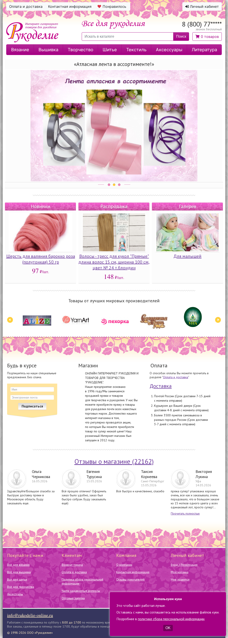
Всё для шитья (17, 579)
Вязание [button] (20, 49)
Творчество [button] (80, 49)
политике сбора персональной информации (171, 619)
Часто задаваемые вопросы (81, 591)
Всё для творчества (20, 587)
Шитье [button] (110, 49)
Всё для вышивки (19, 572)
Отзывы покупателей (130, 579)
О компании (124, 565)
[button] (207, 36)
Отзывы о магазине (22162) (114, 461)
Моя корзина (179, 572)
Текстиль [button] (136, 49)
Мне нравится (180, 579)
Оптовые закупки (73, 598)
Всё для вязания (18, 565)
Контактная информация (132, 572)
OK (168, 628)
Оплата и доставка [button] (26, 6)
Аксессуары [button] (169, 49)
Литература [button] (204, 49)
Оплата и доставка (175, 377)
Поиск (181, 36)
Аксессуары (15, 594)
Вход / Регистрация (184, 565)
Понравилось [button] (114, 6)
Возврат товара (72, 565)
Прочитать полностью (185, 513)
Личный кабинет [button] (204, 6)
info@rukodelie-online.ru (30, 615)
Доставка (161, 385)
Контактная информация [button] (70, 6)
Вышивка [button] (48, 49)
